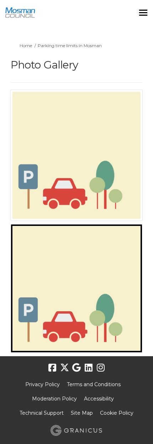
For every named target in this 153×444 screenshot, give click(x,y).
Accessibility (99, 398)
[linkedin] (88, 368)
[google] (76, 368)
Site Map (82, 413)
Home (26, 45)
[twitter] (64, 368)
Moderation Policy (54, 398)
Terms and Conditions (94, 384)
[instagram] (100, 368)
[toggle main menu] (143, 12)
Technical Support (42, 413)
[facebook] (52, 368)
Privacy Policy (42, 384)
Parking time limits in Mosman (70, 45)
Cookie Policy (116, 413)
